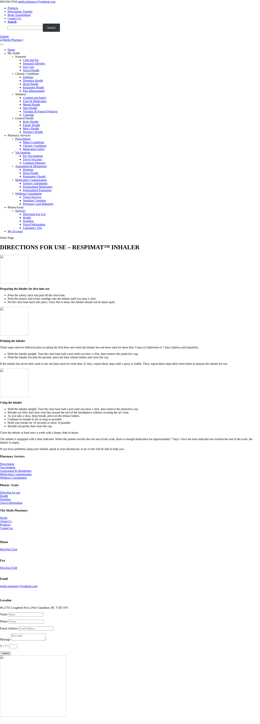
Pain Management (34, 90)
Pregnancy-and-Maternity (38, 203)
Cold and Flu (31, 60)
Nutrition (28, 221)
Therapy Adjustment (35, 183)
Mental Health (31, 104)
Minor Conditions (33, 142)
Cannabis (28, 114)
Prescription (7, 464)
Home (11, 49)
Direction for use (10, 492)
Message (5, 639)
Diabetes (28, 77)
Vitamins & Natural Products (40, 111)
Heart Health (30, 84)
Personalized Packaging (37, 190)
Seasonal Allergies (34, 63)
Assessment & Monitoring (31, 166)
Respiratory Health (34, 176)
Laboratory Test (32, 227)
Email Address (9, 628)
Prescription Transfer (20, 11)
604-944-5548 (8, 567)
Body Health (30, 121)
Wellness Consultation (28, 193)
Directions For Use (34, 214)
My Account (15, 231)
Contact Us (14, 18)
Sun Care (28, 66)
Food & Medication (34, 101)
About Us (6, 521)
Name (3, 614)
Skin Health (30, 108)
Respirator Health (33, 87)
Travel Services (32, 197)
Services (20, 210)
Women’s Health (33, 132)
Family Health (31, 125)
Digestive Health (33, 80)
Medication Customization (31, 180)
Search (12, 21)
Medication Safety (34, 149)
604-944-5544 (8, 549)
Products (13, 8)
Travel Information (34, 224)
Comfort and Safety (34, 97)
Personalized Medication (37, 186)
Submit (5, 653)
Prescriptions (23, 138)
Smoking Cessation (34, 200)
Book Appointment (19, 15)
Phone (4, 621)
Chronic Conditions (34, 145)
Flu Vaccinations (33, 156)
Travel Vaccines (32, 159)
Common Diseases (34, 162)
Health (27, 217)
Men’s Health (31, 128)
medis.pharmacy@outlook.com (18, 586)
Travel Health (31, 70)
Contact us (6, 528)
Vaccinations (22, 152)
